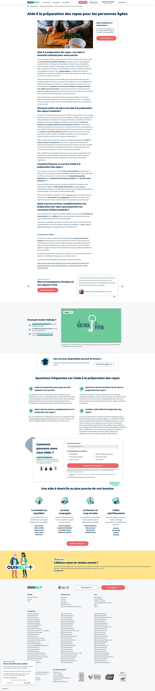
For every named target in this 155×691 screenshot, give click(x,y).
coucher (56, 227)
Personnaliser (10, 683)
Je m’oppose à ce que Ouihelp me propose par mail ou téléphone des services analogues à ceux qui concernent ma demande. (92, 475)
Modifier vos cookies (99, 601)
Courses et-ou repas (101, 457)
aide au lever (46, 227)
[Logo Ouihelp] (33, 2)
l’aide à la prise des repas (37, 419)
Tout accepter (27, 683)
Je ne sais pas (99, 459)
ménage (82, 225)
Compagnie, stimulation (76, 457)
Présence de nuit (73, 459)
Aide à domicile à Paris (44, 263)
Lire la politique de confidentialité (10, 677)
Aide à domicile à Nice (76, 266)
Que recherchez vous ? (74, 443)
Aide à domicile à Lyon (59, 263)
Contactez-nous (71, 195)
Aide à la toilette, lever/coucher (104, 454)
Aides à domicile (34, 6)
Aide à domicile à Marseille (75, 263)
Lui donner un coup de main (46, 6)
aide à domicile (80, 187)
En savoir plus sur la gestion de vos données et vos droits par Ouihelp (81, 477)
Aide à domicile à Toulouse (59, 266)
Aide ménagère (73, 454)
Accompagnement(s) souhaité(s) (77, 451)
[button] (5, 688)
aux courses (50, 419)
